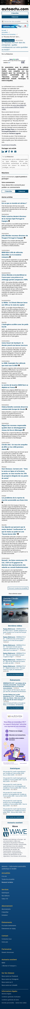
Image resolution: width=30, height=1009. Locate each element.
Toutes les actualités (8, 879)
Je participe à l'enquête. (9, 145)
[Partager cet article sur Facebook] (9, 151)
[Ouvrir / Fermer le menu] (3, 21)
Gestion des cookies (21, 1003)
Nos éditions (6, 896)
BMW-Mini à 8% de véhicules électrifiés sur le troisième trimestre (12, 254)
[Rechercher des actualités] (27, 21)
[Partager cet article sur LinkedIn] (3, 151)
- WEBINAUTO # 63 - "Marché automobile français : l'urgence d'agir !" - (14, 655)
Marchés (4, 322)
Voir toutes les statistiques (15, 817)
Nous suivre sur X (7, 982)
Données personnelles (8, 1003)
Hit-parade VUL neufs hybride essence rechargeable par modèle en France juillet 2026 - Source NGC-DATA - (15, 795)
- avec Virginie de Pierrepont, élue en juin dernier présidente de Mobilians (14, 687)
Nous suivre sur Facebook (10, 976)
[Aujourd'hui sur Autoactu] (15, 9)
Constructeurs (6, 250)
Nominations (5, 214)
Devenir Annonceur (8, 952)
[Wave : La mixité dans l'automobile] (15, 832)
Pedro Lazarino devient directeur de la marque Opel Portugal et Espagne (14, 218)
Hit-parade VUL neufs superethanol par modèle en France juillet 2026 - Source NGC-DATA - (14, 773)
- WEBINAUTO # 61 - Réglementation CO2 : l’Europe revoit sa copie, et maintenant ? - (14, 668)
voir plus (12, 167)
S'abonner (15, 17)
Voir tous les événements (15, 674)
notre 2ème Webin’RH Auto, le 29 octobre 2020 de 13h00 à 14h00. (14, 107)
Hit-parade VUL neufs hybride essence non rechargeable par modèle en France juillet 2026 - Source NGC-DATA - (15, 803)
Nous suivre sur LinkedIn (9, 985)
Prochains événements (9, 925)
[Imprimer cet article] (12, 151)
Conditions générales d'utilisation (11, 997)
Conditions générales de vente (10, 1000)
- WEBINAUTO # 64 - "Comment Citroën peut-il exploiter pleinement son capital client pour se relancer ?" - (14, 647)
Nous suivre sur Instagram (10, 979)
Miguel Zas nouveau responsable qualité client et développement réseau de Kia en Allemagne (14, 427)
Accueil (4, 30)
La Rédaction (9, 157)
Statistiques (5, 893)
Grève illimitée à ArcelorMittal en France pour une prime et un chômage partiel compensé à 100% (15, 277)
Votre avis (5, 942)
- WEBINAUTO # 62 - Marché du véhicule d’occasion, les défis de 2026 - (14, 661)
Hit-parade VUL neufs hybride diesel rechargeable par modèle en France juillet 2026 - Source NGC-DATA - (14, 811)
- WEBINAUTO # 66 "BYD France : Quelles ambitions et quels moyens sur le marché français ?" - (15, 631)
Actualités (5, 32)
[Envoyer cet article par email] (15, 151)
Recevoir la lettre (7, 882)
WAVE (3, 963)
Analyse (4, 201)
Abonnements (6, 909)
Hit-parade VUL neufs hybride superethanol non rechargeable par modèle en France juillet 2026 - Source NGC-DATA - (15, 787)
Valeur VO (5, 899)
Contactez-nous (7, 939)
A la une (4, 876)
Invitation (5, 915)
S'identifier (15, 13)
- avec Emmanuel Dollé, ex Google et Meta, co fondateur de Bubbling (14, 700)
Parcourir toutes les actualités (18, 588)
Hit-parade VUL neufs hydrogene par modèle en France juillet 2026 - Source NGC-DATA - (15, 779)
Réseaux (4, 383)
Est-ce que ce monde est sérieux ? (14, 203)
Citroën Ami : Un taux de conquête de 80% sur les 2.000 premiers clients (15, 447)
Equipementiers (6, 273)
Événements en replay (9, 928)
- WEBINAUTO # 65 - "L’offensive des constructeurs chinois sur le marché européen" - (14, 639)
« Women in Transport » (9, 966)
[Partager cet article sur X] (6, 151)
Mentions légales (6, 993)
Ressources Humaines (9, 34)
